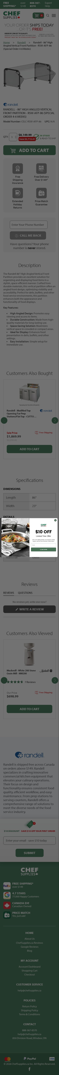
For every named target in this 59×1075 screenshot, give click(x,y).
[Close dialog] (55, 520)
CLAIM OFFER (43, 549)
